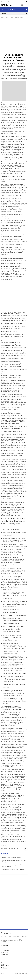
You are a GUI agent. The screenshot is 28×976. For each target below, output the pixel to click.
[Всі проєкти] (26, 1)
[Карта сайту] (8, 1)
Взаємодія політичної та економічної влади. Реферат (14, 861)
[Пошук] (10, 1)
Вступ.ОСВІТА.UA (5, 950)
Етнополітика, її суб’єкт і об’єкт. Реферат (13, 869)
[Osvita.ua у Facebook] (1, 973)
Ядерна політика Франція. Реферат (12, 857)
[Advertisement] (14, 36)
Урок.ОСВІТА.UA (4, 945)
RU (4, 1)
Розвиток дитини (5, 954)
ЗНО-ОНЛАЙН (4, 948)
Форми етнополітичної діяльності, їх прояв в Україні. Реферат (14, 865)
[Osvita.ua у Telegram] (4, 973)
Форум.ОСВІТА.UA (5, 952)
